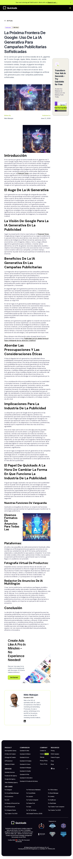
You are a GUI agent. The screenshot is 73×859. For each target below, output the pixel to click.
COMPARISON (25, 747)
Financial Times (23, 173)
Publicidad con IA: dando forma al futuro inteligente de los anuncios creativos (26, 339)
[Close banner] (70, 2)
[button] (70, 8)
